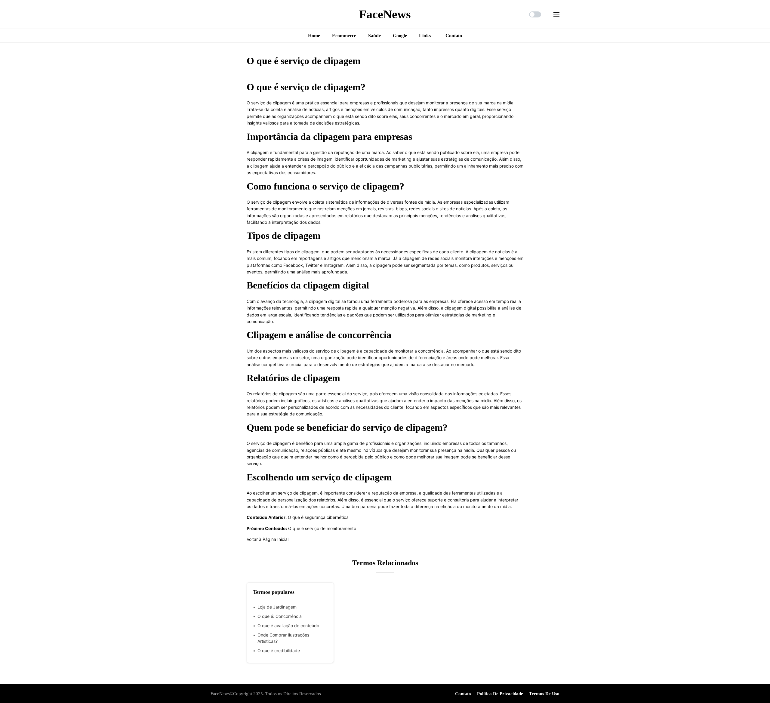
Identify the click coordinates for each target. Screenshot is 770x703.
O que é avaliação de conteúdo (288, 625)
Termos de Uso (544, 693)
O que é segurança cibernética (318, 517)
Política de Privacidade (500, 693)
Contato (463, 693)
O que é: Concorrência (279, 616)
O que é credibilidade (278, 650)
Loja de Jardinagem (277, 606)
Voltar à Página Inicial (267, 539)
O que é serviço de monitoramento (322, 528)
